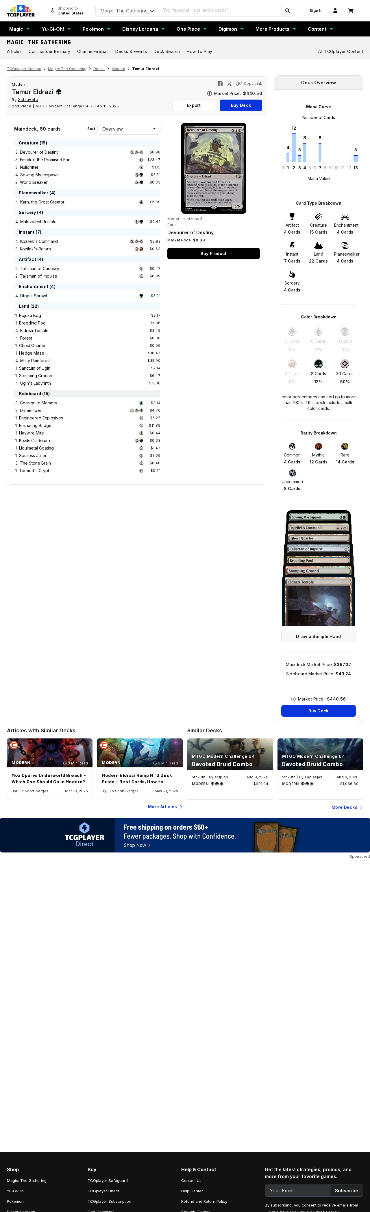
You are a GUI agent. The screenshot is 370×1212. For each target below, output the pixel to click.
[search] (220, 10)
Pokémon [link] (15, 1201)
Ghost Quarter (32, 345)
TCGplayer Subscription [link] (109, 1201)
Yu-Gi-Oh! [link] (16, 1191)
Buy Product (213, 253)
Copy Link (253, 83)
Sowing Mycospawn (39, 174)
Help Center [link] (192, 1191)
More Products (272, 29)
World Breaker (34, 182)
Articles (14, 51)
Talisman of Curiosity (39, 268)
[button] (287, 10)
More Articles (162, 806)
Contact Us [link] (191, 1180)
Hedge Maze (31, 353)
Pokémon (93, 29)
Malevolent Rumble (38, 221)
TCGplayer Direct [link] (103, 1191)
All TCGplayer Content (340, 51)
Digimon (228, 29)
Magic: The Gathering (39, 41)
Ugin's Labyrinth (35, 383)
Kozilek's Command (39, 241)
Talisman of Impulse (38, 276)
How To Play (199, 51)
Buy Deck (241, 105)
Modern (118, 69)
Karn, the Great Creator (42, 201)
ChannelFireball (92, 51)
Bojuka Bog (30, 315)
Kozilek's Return (35, 248)
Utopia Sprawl (33, 295)
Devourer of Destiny (39, 152)
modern (19, 84)
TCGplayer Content (24, 69)
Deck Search (167, 51)
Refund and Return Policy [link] (204, 1201)
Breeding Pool (33, 322)
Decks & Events (131, 51)
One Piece (188, 29)
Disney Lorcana (140, 29)
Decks (99, 69)
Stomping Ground (35, 375)
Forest (26, 337)
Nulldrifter (29, 167)
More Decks (344, 807)
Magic (16, 29)
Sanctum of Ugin (34, 368)
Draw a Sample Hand (318, 636)
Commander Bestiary (49, 51)
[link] (21, 10)
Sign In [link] (316, 10)
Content (317, 29)
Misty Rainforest (35, 360)
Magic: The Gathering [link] (27, 1180)
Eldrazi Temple (34, 330)
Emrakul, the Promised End (45, 159)
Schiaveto (28, 99)
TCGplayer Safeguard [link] (108, 1180)
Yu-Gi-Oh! (53, 29)
